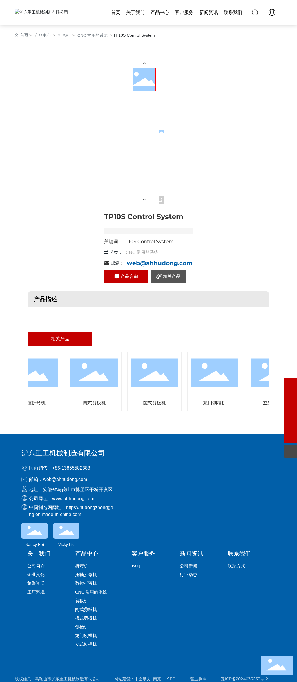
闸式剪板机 (85, 402)
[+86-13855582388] (290, 384)
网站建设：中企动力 (132, 678)
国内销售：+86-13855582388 (59, 468)
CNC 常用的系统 (92, 35)
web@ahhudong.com (160, 263)
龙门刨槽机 (205, 402)
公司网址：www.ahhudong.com (61, 498)
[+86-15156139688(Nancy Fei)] (290, 423)
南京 (157, 678)
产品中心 (43, 35)
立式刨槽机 (265, 402)
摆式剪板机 (145, 402)
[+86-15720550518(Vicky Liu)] (290, 410)
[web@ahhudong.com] (290, 397)
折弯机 (64, 35)
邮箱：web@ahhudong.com (58, 479)
